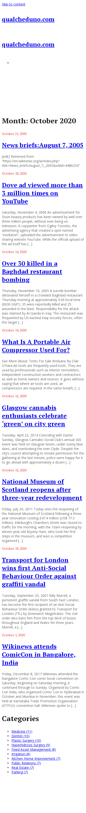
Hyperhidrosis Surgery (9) (30, 745)
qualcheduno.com (28, 19)
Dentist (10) (20, 736)
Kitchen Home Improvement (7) (35, 758)
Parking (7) (19, 772)
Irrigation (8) (20, 754)
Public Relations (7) (26, 763)
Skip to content (13, 4)
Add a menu (21, 62)
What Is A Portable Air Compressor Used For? (36, 346)
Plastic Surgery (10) (26, 740)
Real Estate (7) (22, 767)
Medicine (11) (21, 731)
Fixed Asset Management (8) (33, 749)
